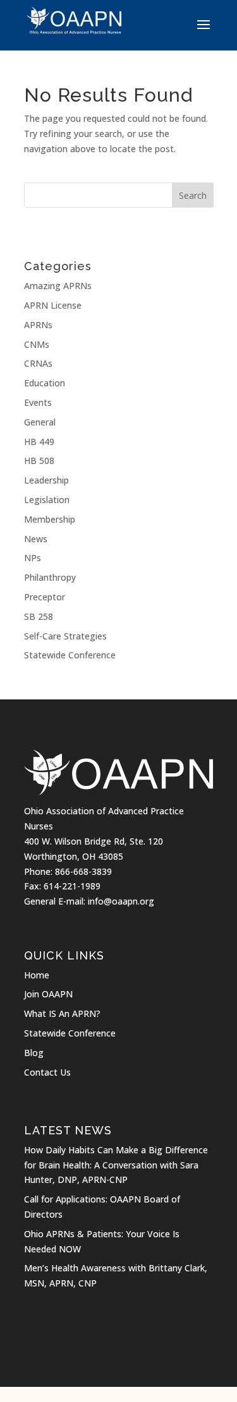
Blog (34, 1053)
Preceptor (44, 597)
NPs (32, 558)
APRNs (38, 325)
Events (38, 402)
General (40, 422)
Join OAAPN (48, 994)
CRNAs (38, 363)
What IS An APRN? (62, 1013)
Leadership (46, 480)
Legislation (47, 500)
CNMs (36, 344)
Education (44, 383)
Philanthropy (50, 577)
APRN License (53, 305)
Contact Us (47, 1072)
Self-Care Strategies (65, 636)
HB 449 (39, 442)
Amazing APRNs (58, 286)
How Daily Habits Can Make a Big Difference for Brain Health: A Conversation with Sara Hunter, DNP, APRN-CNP (116, 1165)
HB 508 (39, 460)
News (35, 539)
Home (36, 975)
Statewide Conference (70, 655)
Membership (49, 519)
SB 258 (38, 616)
